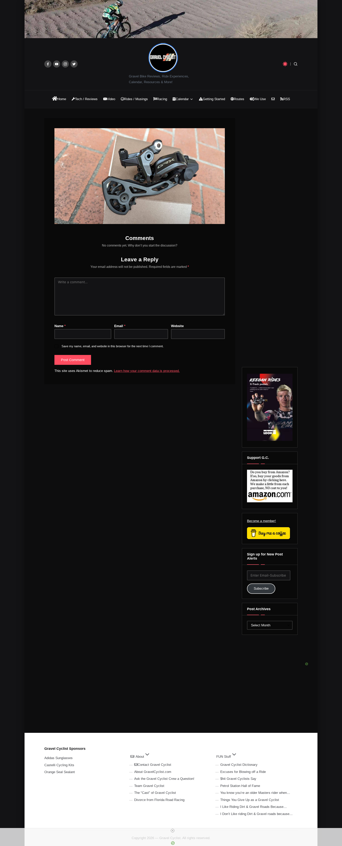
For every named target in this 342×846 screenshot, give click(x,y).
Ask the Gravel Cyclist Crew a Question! (164, 779)
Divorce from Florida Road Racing (159, 800)
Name (60, 326)
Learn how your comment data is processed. (147, 371)
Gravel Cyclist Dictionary (238, 765)
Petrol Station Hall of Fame (240, 786)
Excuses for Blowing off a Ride (243, 772)
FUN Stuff (223, 756)
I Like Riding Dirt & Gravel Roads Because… (253, 807)
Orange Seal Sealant (59, 772)
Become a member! (261, 521)
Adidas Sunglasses (58, 758)
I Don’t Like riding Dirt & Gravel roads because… (256, 814)
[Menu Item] (47, 64)
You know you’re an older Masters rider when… (255, 793)
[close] (172, 830)
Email (119, 326)
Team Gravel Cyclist (149, 786)
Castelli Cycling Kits (59, 765)
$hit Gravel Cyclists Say (238, 779)
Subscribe (261, 588)
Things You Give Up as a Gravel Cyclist (249, 800)
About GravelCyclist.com (152, 772)
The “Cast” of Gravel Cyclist (155, 793)
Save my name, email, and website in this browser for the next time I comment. (112, 346)
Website (177, 326)
